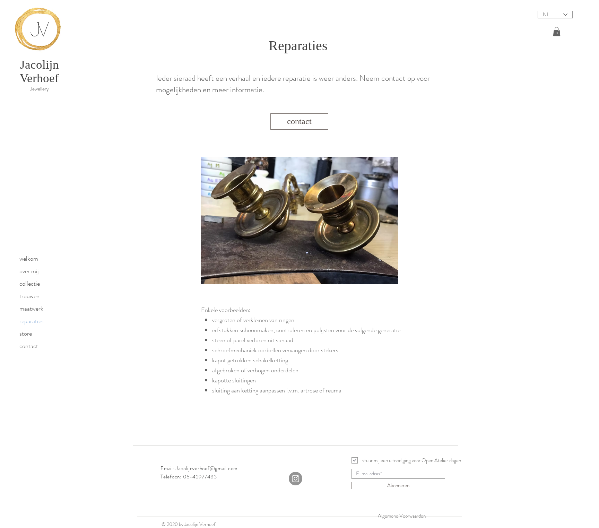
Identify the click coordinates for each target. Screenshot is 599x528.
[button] (557, 31)
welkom (28, 258)
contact (28, 345)
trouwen (29, 296)
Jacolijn (39, 64)
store (25, 333)
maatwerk (31, 308)
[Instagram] (295, 478)
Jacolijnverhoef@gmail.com (206, 468)
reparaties (31, 321)
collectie (29, 283)
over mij (29, 271)
